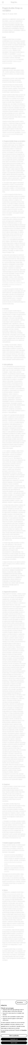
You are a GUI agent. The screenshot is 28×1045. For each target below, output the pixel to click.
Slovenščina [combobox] (20, 1002)
